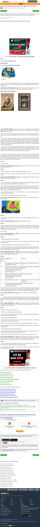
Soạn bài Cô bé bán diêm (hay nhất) (7, 17)
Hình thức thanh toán (5, 509)
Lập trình (22, 504)
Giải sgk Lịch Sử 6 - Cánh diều (6, 476)
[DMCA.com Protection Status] (13, 525)
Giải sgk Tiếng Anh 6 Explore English (7, 473)
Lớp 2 (6, 3)
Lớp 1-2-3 (2, 499)
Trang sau (35, 10)
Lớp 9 (32, 3)
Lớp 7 (25, 3)
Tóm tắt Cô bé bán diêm (5, 18)
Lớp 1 (2, 3)
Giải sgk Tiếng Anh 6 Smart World (6, 472)
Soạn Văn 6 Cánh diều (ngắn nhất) (7, 465)
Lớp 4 (13, 3)
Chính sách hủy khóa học (6, 513)
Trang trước (4, 10)
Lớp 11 (2, 504)
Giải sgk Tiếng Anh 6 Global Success (7, 468)
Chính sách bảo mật (5, 508)
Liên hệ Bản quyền (4, 514)
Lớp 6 (21, 3)
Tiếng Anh (32, 504)
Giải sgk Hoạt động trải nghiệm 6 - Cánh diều (9, 481)
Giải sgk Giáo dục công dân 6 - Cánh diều (8, 480)
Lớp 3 (10, 3)
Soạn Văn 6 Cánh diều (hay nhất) (6, 463)
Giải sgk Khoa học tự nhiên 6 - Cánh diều (8, 475)
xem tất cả (20, 431)
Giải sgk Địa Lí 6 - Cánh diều (5, 478)
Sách (32, 489)
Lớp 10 (36, 3)
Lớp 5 (17, 3)
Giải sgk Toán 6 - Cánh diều (5, 467)
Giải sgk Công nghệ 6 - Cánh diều (6, 484)
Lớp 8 (28, 3)
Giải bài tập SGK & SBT (13, 489)
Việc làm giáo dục (33, 1)
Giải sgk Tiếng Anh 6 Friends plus (6, 470)
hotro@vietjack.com (28, 513)
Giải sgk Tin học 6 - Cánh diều (6, 483)
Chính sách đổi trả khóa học (6, 511)
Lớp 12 (11, 504)
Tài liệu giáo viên (24, 489)
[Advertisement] (19, 30)
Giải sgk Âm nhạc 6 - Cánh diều (6, 486)
